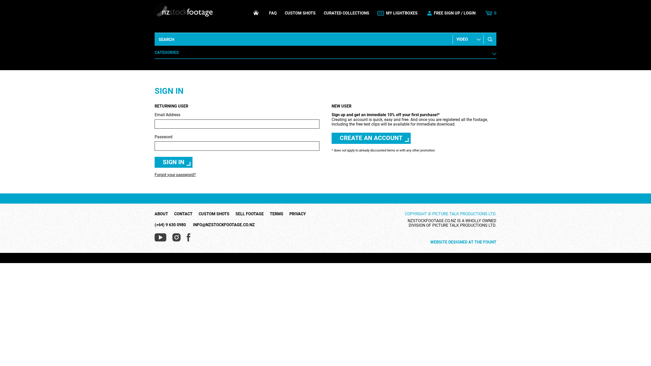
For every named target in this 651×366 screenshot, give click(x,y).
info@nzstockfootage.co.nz (224, 224)
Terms (276, 214)
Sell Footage (249, 214)
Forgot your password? (175, 174)
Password (163, 137)
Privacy (297, 214)
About (161, 214)
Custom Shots (300, 13)
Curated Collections (346, 13)
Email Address (167, 115)
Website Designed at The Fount (463, 242)
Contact (183, 214)
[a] (490, 39)
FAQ (273, 13)
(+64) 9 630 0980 (170, 224)
